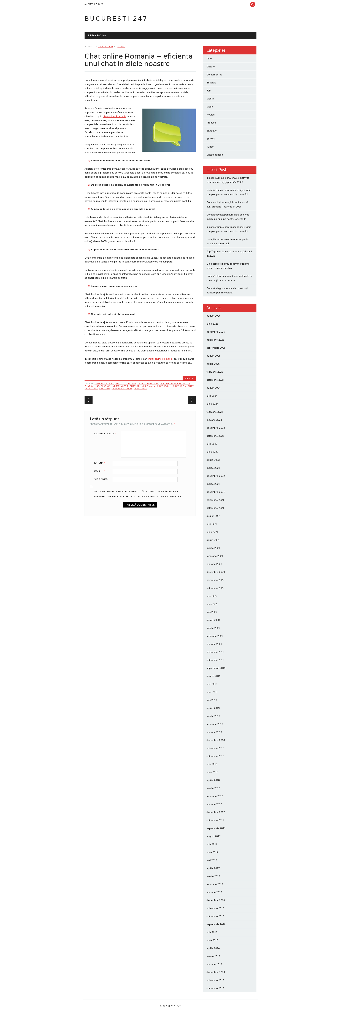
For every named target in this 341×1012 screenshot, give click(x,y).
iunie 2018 (212, 772)
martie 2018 (213, 788)
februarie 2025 (215, 371)
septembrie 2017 (216, 828)
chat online (92, 386)
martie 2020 (213, 628)
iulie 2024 (212, 395)
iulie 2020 (212, 596)
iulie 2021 (212, 523)
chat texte (140, 388)
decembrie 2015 (216, 972)
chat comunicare (125, 383)
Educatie (211, 82)
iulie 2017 (212, 844)
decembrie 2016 (216, 900)
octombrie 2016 (215, 916)
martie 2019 (213, 716)
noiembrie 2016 (215, 908)
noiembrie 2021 (215, 499)
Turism (210, 146)
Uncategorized (215, 154)
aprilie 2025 (213, 363)
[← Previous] (89, 400)
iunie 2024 (212, 403)
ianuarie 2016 (214, 964)
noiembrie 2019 (215, 652)
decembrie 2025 (216, 331)
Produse (211, 122)
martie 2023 (213, 467)
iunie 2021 (212, 531)
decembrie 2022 (216, 475)
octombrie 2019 (215, 660)
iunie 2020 (212, 604)
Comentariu (105, 433)
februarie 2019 (215, 724)
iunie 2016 (212, 940)
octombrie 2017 (215, 820)
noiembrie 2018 (215, 748)
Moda (210, 106)
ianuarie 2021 (214, 563)
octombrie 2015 (215, 988)
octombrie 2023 (215, 435)
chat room (179, 386)
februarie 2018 (215, 796)
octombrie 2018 (215, 756)
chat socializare (122, 388)
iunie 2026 (212, 323)
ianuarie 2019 (214, 732)
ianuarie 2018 (214, 804)
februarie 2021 (215, 555)
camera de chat (103, 383)
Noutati (211, 114)
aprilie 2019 (213, 708)
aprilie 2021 (213, 539)
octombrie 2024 (215, 379)
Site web (101, 479)
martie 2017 (213, 876)
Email (99, 471)
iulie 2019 (212, 684)
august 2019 (214, 676)
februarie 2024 (215, 411)
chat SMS (104, 388)
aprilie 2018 (213, 780)
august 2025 (214, 355)
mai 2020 (212, 612)
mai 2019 (212, 700)
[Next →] (192, 400)
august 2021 (214, 515)
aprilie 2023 (213, 459)
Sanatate (212, 130)
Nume (99, 463)
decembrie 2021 (216, 491)
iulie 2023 (212, 443)
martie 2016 (213, 956)
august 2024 (214, 387)
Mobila (210, 98)
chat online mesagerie (114, 386)
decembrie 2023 (216, 427)
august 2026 (214, 315)
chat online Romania (143, 386)
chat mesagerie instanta (175, 383)
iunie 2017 (212, 852)
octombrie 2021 (215, 507)
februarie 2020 (215, 636)
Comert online (214, 74)
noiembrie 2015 (215, 980)
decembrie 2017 (216, 812)
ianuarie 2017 (214, 892)
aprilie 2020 (213, 620)
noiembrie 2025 (215, 339)
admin (121, 46)
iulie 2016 (212, 932)
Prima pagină (97, 35)
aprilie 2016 (213, 948)
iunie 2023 (212, 451)
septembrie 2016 (216, 924)
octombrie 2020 (215, 588)
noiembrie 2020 (215, 580)
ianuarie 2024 (214, 419)
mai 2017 (212, 860)
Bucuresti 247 (116, 18)
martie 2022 (213, 483)
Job (209, 90)
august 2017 (214, 836)
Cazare (211, 66)
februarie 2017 (215, 884)
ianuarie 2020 (214, 644)
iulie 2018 (212, 764)
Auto (209, 58)
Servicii (189, 378)
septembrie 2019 (216, 668)
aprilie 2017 (213, 868)
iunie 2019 (212, 692)
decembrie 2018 (216, 740)
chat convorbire (147, 383)
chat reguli (164, 386)
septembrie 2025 (216, 347)
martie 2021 (213, 547)
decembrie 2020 (216, 572)
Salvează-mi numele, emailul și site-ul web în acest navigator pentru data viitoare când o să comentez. (138, 494)
